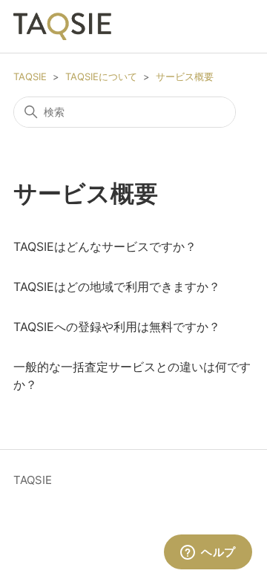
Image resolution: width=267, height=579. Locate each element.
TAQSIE (30, 76)
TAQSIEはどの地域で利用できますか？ (116, 286)
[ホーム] (62, 26)
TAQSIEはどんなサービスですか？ (105, 246)
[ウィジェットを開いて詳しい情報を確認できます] (208, 553)
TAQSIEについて (101, 76)
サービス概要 (185, 76)
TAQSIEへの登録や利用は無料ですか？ (116, 326)
